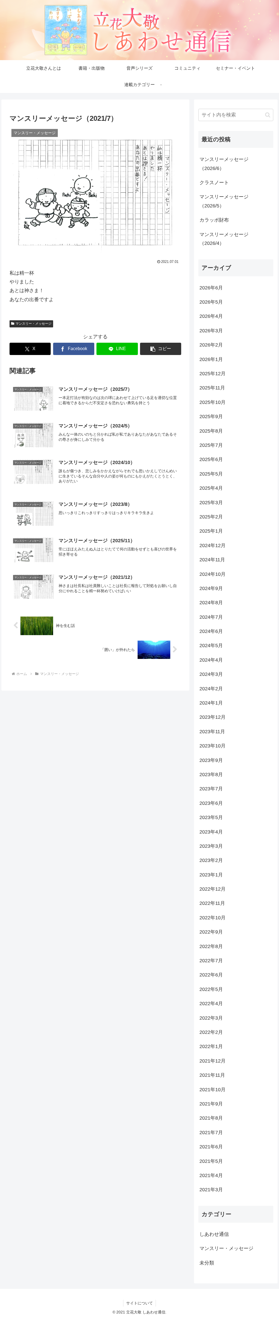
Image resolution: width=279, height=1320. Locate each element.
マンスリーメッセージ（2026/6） (223, 164)
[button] (160, 349)
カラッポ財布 (214, 220)
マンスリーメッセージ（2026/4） (223, 239)
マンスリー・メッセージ (33, 323)
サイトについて (139, 1303)
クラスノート (214, 182)
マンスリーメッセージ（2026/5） (223, 201)
